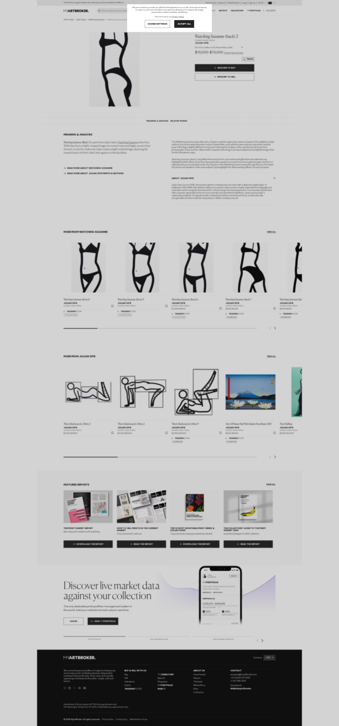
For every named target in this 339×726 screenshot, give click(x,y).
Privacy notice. (178, 17)
